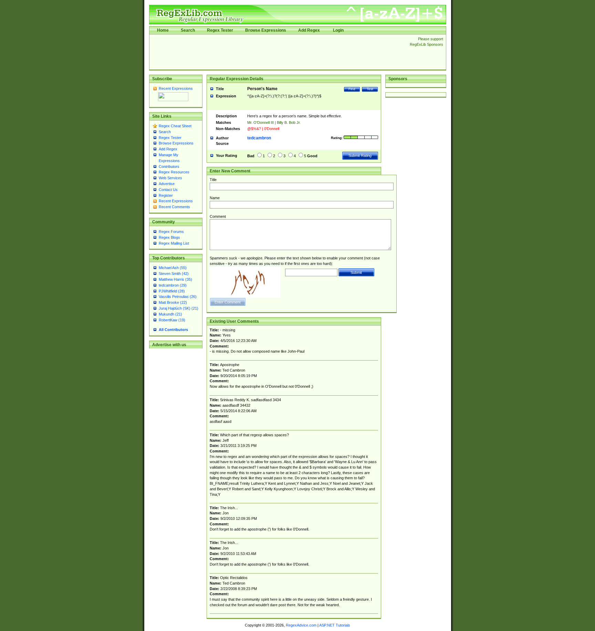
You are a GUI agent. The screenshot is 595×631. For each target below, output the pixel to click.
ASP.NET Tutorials (334, 625)
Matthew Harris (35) (175, 279)
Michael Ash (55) (173, 268)
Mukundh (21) (170, 314)
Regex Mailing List (174, 243)
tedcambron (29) (173, 285)
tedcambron (259, 138)
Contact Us (168, 190)
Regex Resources (174, 172)
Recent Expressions (176, 88)
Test (370, 89)
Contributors (169, 166)
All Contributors (173, 330)
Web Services (170, 178)
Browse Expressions (265, 30)
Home (163, 30)
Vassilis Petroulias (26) (178, 297)
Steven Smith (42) (174, 273)
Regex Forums (171, 231)
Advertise (167, 184)
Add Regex (309, 30)
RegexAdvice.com (301, 625)
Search (188, 30)
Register (166, 195)
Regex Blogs (169, 237)
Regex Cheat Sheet (175, 126)
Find (351, 89)
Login (338, 30)
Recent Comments (174, 207)
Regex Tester (220, 30)
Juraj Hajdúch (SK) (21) (178, 308)
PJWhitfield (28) (172, 291)
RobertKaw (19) (172, 320)
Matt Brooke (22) (173, 302)
